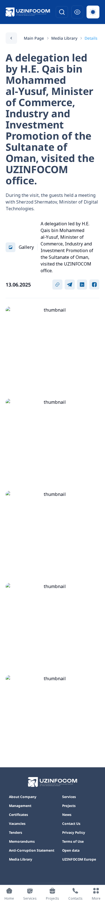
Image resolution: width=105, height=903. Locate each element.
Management (20, 806)
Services (69, 797)
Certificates (18, 815)
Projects (69, 806)
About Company (22, 797)
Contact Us (71, 823)
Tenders (15, 832)
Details (91, 38)
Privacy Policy (73, 832)
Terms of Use (73, 841)
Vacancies (17, 823)
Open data (71, 850)
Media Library (64, 38)
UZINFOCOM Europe (79, 859)
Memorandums (22, 841)
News (66, 815)
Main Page (34, 38)
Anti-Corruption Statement (31, 850)
